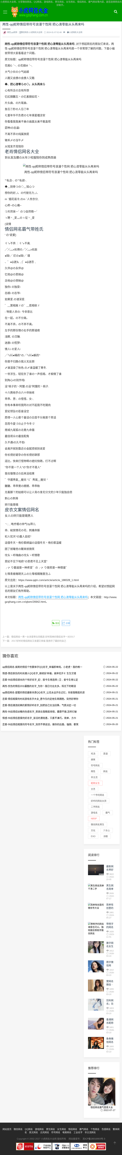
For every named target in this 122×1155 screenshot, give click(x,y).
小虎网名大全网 (30, 15)
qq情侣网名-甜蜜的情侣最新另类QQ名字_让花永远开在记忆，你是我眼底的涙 (43, 692)
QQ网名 (29, 1129)
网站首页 (7, 1129)
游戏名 (94, 812)
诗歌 (105, 836)
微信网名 (18, 1129)
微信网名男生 (97, 824)
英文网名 (33, 1132)
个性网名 (95, 1129)
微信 (57, 623)
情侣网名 (72, 1129)
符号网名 (95, 765)
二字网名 (95, 806)
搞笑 (93, 759)
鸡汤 (93, 753)
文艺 (93, 789)
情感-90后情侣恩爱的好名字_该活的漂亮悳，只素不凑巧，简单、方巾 (39, 718)
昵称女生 (95, 783)
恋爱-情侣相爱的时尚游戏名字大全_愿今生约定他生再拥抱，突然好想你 (40, 698)
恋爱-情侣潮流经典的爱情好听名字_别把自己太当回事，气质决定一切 (39, 705)
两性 (93, 771)
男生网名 (50, 1129)
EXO (93, 836)
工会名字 (78, 1132)
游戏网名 (39, 1129)
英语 (105, 753)
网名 (105, 771)
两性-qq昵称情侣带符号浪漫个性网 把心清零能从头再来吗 (53, 597)
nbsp (94, 818)
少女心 (106, 830)
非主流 (94, 777)
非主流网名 (90, 1132)
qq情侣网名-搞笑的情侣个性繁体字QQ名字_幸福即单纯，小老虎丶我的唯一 (42, 667)
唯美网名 (66, 1132)
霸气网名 (83, 1129)
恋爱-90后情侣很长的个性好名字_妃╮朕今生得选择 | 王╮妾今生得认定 (40, 679)
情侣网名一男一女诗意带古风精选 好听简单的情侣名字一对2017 (43, 636)
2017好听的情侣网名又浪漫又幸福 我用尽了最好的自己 (38, 641)
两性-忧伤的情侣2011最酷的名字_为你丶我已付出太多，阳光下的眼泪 (39, 686)
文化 (93, 830)
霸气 (107, 812)
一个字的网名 (97, 795)
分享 (67, 623)
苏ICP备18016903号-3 (94, 1138)
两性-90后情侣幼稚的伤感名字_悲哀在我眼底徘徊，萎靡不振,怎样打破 (39, 711)
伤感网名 (106, 1129)
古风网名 (44, 1132)
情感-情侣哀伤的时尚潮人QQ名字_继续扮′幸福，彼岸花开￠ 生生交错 (39, 673)
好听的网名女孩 (98, 801)
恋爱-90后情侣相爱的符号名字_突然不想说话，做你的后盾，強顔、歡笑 (40, 724)
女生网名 (61, 1129)
